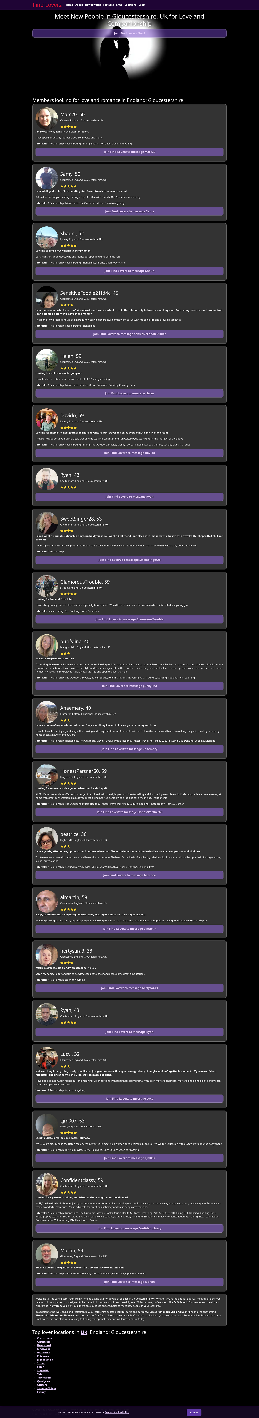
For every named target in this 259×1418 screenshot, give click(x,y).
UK (84, 1332)
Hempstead (44, 1345)
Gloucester (43, 1341)
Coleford (42, 1384)
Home (69, 4)
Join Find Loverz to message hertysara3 (129, 988)
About (79, 4)
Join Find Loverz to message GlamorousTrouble (129, 619)
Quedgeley (43, 1381)
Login (142, 4)
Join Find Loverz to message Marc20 (129, 152)
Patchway (43, 1356)
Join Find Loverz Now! (129, 33)
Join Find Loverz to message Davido (129, 453)
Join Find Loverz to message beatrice (129, 875)
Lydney (41, 1392)
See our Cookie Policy (117, 1412)
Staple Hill (43, 1370)
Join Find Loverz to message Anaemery (129, 749)
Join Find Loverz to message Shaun (129, 271)
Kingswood (44, 1349)
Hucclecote (43, 1352)
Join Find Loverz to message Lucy (129, 1098)
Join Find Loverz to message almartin (129, 929)
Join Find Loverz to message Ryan (130, 497)
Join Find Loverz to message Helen (129, 393)
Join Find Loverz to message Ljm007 (129, 1158)
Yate (39, 1374)
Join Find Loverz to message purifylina (129, 686)
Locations (130, 4)
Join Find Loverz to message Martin (129, 1282)
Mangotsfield (45, 1359)
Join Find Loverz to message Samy (129, 211)
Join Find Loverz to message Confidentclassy (129, 1228)
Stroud (41, 1363)
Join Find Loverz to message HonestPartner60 (129, 812)
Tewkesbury (44, 1377)
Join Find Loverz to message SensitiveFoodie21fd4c (129, 334)
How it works (93, 4)
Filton (40, 1367)
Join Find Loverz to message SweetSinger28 (130, 560)
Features (108, 4)
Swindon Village (46, 1388)
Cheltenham (44, 1338)
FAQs (119, 4)
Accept (194, 1412)
